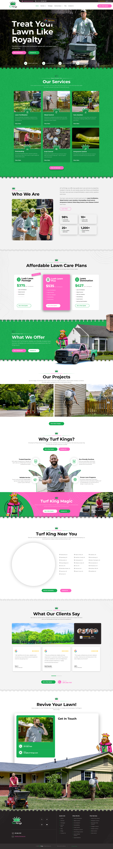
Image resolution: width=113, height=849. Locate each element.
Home (37, 5)
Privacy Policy (74, 846)
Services (42, 5)
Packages (50, 5)
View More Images (56, 423)
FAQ (65, 5)
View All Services (55, 167)
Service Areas (57, 5)
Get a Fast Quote (103, 6)
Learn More (65, 208)
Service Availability (48, 590)
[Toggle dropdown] (45, 5)
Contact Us (71, 5)
